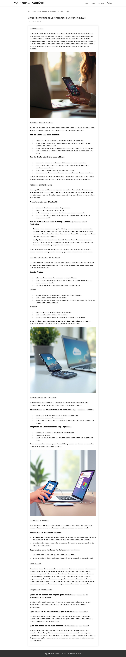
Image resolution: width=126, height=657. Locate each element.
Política (109, 3)
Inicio (86, 3)
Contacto (101, 3)
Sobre (93, 3)
